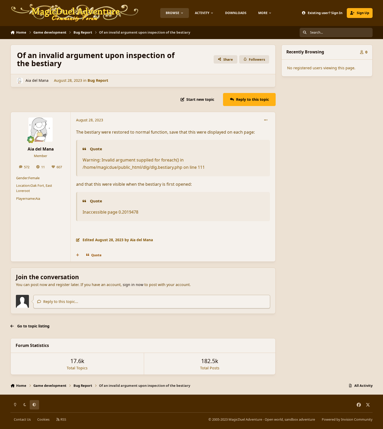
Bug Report (98, 80)
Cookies (43, 419)
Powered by (347, 419)
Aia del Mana (37, 80)
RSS (63, 419)
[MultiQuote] (78, 255)
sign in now (133, 284)
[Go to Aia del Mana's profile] (19, 80)
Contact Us (22, 419)
